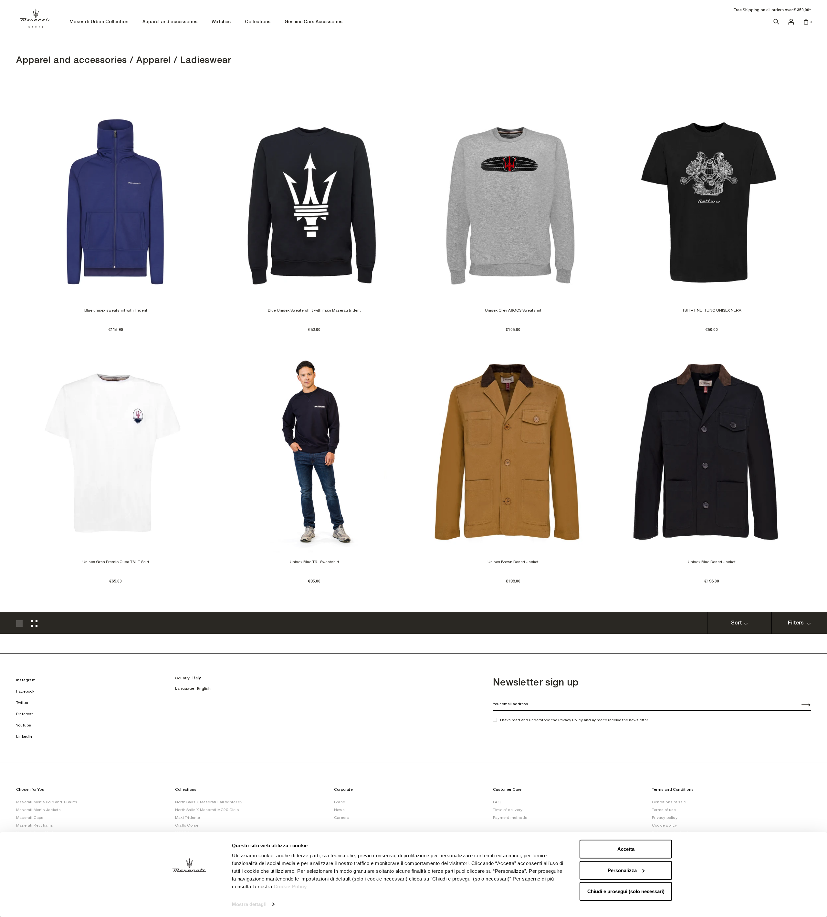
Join (802, 705)
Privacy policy (664, 817)
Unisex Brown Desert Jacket (513, 562)
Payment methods (510, 817)
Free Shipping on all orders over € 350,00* (772, 10)
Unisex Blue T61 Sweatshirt (314, 562)
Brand (339, 802)
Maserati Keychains (34, 825)
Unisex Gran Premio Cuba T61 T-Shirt (115, 562)
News (339, 810)
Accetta (625, 849)
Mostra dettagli (249, 904)
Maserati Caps (30, 817)
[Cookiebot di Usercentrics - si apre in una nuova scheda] (189, 904)
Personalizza (622, 870)
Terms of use (664, 810)
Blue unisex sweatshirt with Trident (115, 310)
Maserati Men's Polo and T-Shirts (46, 802)
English (204, 689)
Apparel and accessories (169, 22)
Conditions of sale (669, 802)
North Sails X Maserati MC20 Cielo (207, 810)
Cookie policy (664, 825)
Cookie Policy (290, 886)
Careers (341, 817)
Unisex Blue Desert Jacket (712, 562)
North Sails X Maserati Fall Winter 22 (209, 802)
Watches (221, 22)
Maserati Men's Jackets (38, 810)
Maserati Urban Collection (98, 22)
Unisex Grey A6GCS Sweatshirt (513, 310)
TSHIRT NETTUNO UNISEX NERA (711, 310)
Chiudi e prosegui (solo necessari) (626, 891)
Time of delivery (507, 810)
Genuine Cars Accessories (313, 22)
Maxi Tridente (187, 817)
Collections (257, 22)
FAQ (497, 802)
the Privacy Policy (567, 720)
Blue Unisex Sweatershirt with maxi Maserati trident (314, 310)
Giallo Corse (186, 825)
